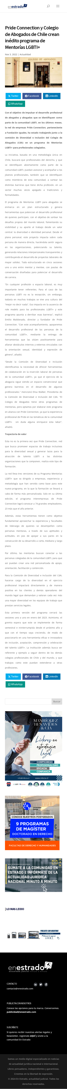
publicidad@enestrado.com (21, 1011)
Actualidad (25, 54)
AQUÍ (32, 1035)
